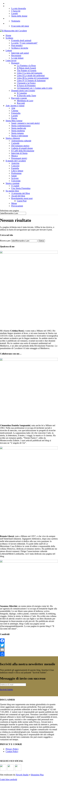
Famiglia (15, 168)
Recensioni (16, 55)
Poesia (14, 118)
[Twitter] (29, 645)
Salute (14, 176)
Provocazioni (17, 206)
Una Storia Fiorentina (20, 188)
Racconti (21, 103)
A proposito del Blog (20, 193)
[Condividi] (29, 654)
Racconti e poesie (19, 98)
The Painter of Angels (26, 70)
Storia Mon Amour (14, 120)
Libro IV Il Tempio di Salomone (31, 80)
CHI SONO (11, 3)
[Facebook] (29, 640)
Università (15, 181)
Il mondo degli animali (21, 40)
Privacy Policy (12, 749)
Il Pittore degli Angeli (26, 68)
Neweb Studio (22, 775)
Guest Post (21, 201)
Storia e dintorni (13, 138)
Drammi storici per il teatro (23, 90)
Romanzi (15, 63)
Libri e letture (17, 171)
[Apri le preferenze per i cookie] (21, 803)
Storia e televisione (19, 135)
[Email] (29, 649)
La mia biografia (18, 8)
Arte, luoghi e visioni (15, 105)
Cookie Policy (12, 751)
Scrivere (15, 178)
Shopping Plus (37, 775)
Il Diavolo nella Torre (26, 95)
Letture (9, 50)
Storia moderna (18, 130)
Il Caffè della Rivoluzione (22, 151)
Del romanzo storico (20, 146)
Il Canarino (22, 93)
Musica (14, 156)
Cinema (14, 110)
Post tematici (17, 45)
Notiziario (15, 21)
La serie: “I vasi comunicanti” (24, 43)
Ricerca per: (5, 240)
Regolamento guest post (22, 198)
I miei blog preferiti (8, 779)
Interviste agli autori (20, 53)
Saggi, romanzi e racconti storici (25, 123)
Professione (16, 173)
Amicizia (15, 163)
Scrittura (9, 38)
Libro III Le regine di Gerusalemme (33, 78)
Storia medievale (18, 128)
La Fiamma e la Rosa (26, 65)
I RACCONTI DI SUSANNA (20, 23)
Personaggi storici (19, 158)
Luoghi (14, 13)
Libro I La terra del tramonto (29, 73)
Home (8, 35)
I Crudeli (15, 186)
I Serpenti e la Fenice (26, 83)
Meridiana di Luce (25, 100)
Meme (14, 203)
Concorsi (15, 166)
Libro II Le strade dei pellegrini (31, 75)
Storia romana (17, 133)
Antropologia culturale (21, 141)
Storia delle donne (19, 16)
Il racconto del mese (20, 26)
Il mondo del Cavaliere (16, 161)
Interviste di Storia (19, 153)
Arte (13, 108)
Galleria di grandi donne (22, 148)
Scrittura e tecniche (19, 48)
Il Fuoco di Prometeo (26, 85)
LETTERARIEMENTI (17, 18)
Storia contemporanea (21, 125)
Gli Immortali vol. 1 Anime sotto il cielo (34, 88)
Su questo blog (12, 191)
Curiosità (15, 143)
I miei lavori (11, 60)
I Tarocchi (15, 11)
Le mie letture (17, 58)
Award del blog (18, 196)
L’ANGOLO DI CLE (16, 6)
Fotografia (15, 113)
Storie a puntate (12, 183)
